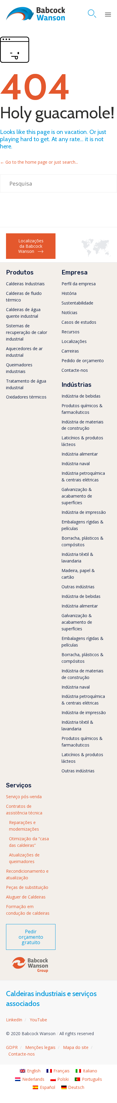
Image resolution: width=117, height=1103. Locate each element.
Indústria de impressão (84, 512)
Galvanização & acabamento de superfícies (77, 495)
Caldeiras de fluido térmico (24, 296)
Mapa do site (75, 1047)
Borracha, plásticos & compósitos (83, 541)
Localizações (74, 341)
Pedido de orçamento (83, 360)
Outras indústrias (78, 586)
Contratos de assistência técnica (24, 809)
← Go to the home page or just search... (39, 162)
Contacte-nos (75, 370)
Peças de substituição (27, 887)
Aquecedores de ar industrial (24, 352)
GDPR (12, 1047)
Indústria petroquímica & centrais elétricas (83, 476)
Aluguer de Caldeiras (26, 897)
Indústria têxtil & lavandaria (77, 557)
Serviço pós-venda (24, 796)
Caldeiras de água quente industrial (23, 313)
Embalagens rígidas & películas (83, 525)
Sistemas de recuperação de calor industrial (26, 332)
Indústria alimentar (80, 454)
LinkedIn (14, 1020)
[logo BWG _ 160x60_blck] (30, 972)
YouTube (38, 1020)
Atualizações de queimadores (24, 858)
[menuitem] (30, 1071)
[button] (31, 246)
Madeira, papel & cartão (78, 574)
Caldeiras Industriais (25, 283)
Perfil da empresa (79, 283)
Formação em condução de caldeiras (28, 910)
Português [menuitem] (92, 1079)
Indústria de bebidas (81, 396)
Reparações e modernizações (24, 826)
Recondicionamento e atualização (27, 874)
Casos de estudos (79, 322)
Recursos (71, 332)
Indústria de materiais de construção (83, 425)
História (69, 293)
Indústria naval (76, 463)
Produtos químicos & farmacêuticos (82, 409)
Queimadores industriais (19, 368)
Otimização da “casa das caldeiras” (29, 842)
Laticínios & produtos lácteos (82, 441)
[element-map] (96, 255)
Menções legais (40, 1047)
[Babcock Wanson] (35, 13)
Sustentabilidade (77, 303)
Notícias (69, 312)
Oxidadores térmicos (26, 397)
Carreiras (70, 351)
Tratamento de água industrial (26, 384)
